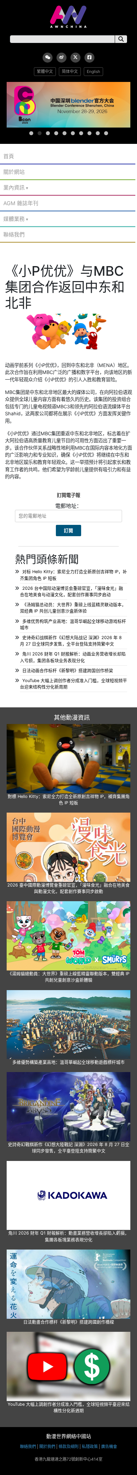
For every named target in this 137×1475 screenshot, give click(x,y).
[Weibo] (62, 58)
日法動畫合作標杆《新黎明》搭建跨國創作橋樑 (68, 1321)
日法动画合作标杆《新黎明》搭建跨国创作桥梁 (67, 670)
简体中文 (70, 71)
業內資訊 (14, 187)
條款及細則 (68, 1446)
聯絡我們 (14, 234)
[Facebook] (89, 58)
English (93, 71)
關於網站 (14, 172)
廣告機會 (109, 1446)
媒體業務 (14, 218)
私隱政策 (90, 1446)
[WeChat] (48, 58)
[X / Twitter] (75, 58)
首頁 (8, 156)
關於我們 (47, 1446)
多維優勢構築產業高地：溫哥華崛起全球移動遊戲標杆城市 (68, 1062)
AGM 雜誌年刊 (20, 203)
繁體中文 (45, 71)
